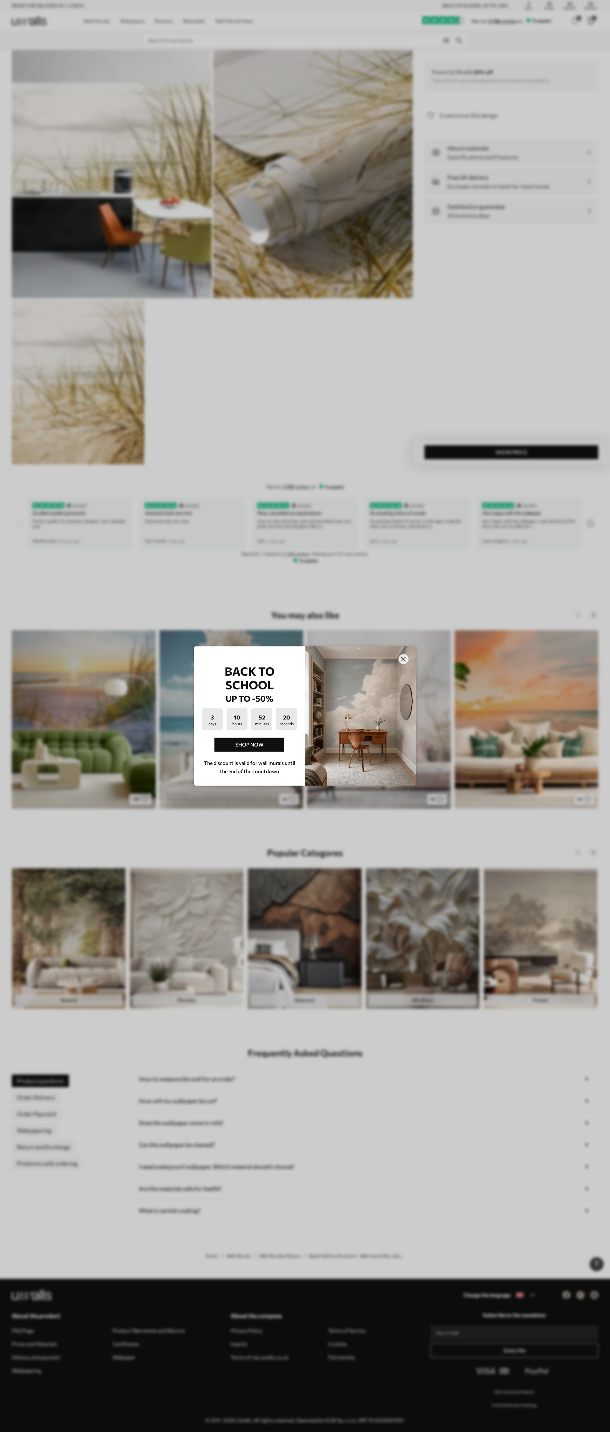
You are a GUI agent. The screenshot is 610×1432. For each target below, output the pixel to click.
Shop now (249, 744)
